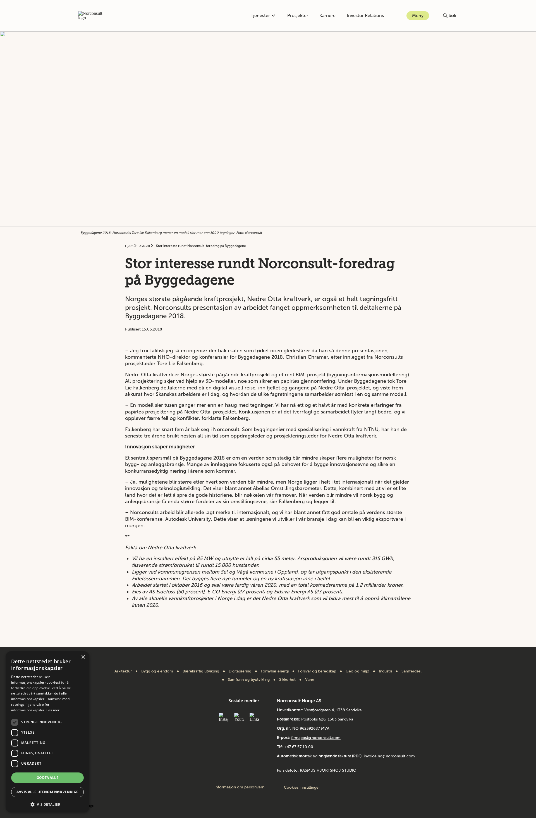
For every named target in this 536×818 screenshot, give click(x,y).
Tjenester (260, 15)
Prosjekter (297, 15)
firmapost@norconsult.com (316, 737)
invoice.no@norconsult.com (389, 756)
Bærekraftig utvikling (201, 671)
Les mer (52, 710)
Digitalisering (240, 671)
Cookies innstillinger (302, 787)
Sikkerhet (287, 679)
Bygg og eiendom (157, 671)
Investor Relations (365, 15)
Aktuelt (145, 246)
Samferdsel (411, 671)
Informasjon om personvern (239, 787)
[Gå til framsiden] (93, 15)
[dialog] (47, 731)
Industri (385, 671)
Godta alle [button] (47, 777)
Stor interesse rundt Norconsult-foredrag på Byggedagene (201, 246)
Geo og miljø (357, 671)
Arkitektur (123, 671)
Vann (309, 679)
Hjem (129, 246)
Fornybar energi (275, 671)
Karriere (327, 15)
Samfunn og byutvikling (249, 679)
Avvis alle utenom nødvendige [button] (47, 792)
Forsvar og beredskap (317, 671)
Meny (417, 15)
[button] (47, 804)
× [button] (83, 657)
